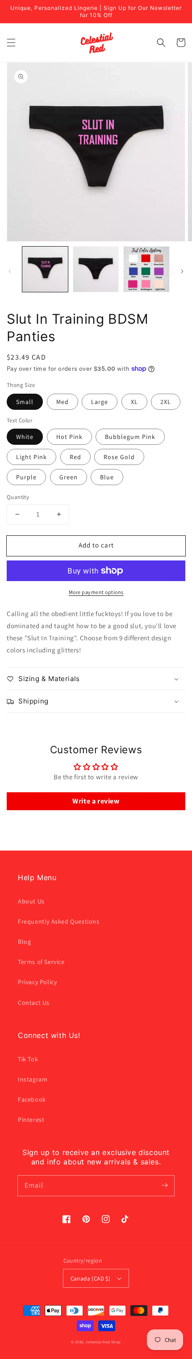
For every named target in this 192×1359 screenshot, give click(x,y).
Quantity (18, 497)
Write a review (95, 801)
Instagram (32, 1079)
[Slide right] (182, 271)
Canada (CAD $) (91, 1278)
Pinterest (31, 1120)
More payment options (96, 592)
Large (99, 402)
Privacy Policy (37, 982)
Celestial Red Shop (103, 1341)
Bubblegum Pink (130, 437)
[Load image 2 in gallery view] (96, 269)
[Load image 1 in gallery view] (45, 269)
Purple (26, 477)
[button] (11, 42)
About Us (31, 901)
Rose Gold (119, 457)
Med (62, 402)
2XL (165, 402)
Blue (107, 477)
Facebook (32, 1099)
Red (75, 457)
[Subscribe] (164, 1185)
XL (134, 402)
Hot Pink (69, 437)
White (24, 437)
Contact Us (34, 1003)
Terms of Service (41, 962)
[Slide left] (10, 271)
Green (68, 477)
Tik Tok (28, 1059)
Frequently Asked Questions (59, 921)
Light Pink (31, 457)
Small (24, 402)
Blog (24, 942)
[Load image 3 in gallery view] (146, 269)
